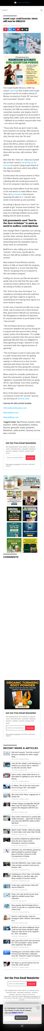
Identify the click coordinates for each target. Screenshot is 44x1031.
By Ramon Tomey (24, 870)
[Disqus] (22, 589)
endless (34, 425)
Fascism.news (23, 399)
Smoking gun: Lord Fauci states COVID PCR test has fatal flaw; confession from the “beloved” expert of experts (25, 954)
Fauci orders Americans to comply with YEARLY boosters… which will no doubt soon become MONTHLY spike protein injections (25, 820)
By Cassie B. (22, 901)
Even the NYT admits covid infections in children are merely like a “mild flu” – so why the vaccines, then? (26, 765)
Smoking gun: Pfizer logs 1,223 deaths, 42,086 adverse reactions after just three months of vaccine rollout (25, 876)
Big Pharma (22, 422)
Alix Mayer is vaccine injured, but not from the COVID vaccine (25, 964)
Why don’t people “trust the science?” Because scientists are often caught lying (25, 754)
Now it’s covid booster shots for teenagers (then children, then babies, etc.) (25, 918)
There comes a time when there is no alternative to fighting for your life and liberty (25, 777)
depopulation (24, 425)
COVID (14, 425)
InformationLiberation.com (15, 408)
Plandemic (7, 430)
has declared (17, 194)
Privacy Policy (17, 1013)
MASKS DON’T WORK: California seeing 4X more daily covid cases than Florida (25, 831)
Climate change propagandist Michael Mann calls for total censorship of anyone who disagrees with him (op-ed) (25, 807)
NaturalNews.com (11, 413)
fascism (6, 427)
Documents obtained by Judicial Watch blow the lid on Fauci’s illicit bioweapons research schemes (25, 841)
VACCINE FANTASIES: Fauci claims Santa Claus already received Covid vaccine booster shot (26, 865)
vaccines (12, 433)
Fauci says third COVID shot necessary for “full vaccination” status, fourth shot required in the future (25, 943)
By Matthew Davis (25, 881)
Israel (22, 427)
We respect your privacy (31, 996)
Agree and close (21, 1018)
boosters (7, 425)
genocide (15, 427)
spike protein (19, 430)
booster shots (34, 422)
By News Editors (24, 759)
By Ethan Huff (23, 770)
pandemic (30, 427)
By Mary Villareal (24, 912)
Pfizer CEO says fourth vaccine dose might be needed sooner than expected (24, 896)
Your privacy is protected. (13, 464)
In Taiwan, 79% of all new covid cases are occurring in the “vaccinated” (25, 787)
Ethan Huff (17, 25)
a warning (13, 91)
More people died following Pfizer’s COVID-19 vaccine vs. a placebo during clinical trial (25, 907)
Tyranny (29, 430)
